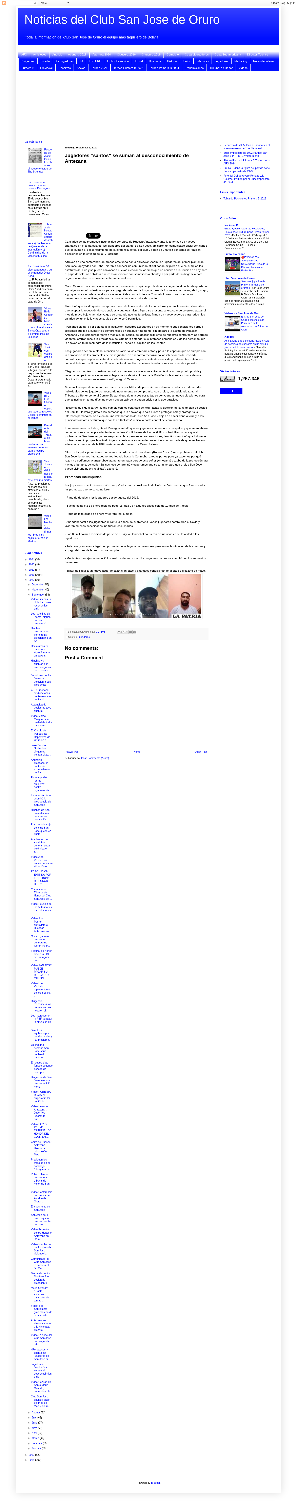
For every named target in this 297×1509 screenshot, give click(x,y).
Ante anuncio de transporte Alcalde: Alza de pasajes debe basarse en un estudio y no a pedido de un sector (246, 344)
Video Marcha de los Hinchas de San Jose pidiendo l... (41, 1249)
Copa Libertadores (197, 54)
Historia (172, 61)
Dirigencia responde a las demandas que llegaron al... (41, 1006)
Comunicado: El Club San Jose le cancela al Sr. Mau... (41, 1263)
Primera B (27, 67)
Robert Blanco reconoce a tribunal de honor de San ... (40, 1180)
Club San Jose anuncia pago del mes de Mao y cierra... (41, 1401)
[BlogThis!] (123, 632)
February (37, 1443)
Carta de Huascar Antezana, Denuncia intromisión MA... (41, 1148)
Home (137, 751)
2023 (32, 564)
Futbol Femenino (118, 61)
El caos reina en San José (40, 1208)
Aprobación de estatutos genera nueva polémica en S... (40, 845)
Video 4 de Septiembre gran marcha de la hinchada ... (41, 1310)
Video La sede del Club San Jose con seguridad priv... (41, 1339)
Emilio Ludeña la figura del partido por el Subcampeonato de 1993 (246, 169)
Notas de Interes (263, 61)
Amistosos (39, 54)
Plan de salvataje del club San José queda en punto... (41, 829)
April (35, 1432)
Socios (81, 67)
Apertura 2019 (77, 54)
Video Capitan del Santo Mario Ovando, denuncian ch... (41, 1386)
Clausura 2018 (126, 54)
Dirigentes (27, 61)
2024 (32, 559)
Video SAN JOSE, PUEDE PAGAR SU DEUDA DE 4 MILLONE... (42, 971)
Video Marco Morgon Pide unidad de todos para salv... (42, 720)
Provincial (46, 67)
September (38, 594)
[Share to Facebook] (130, 632)
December (38, 584)
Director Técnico (257, 54)
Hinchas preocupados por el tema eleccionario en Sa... (41, 635)
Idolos (187, 61)
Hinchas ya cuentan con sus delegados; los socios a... (41, 665)
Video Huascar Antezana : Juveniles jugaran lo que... (39, 1112)
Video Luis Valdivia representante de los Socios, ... (41, 989)
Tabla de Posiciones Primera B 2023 (244, 198)
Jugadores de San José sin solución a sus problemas (41, 680)
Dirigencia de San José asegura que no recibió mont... (41, 1082)
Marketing (240, 61)
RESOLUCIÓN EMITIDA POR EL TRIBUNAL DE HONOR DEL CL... (41, 878)
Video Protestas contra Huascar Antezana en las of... (41, 1234)
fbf (81, 61)
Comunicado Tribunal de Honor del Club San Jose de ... (41, 894)
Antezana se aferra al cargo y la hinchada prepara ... (41, 1325)
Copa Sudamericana (228, 54)
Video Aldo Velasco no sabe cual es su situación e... (42, 861)
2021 (32, 574)
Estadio (45, 61)
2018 (32, 1459)
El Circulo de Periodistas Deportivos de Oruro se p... (40, 735)
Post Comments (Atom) (95, 758)
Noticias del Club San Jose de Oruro (122, 19)
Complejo (173, 54)
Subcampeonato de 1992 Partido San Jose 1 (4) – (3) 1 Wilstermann (245, 154)
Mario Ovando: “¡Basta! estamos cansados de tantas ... (40, 1294)
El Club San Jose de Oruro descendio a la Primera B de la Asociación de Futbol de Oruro (254, 323)
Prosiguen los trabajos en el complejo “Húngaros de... (41, 1164)
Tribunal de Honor (221, 67)
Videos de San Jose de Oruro (242, 313)
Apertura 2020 (102, 54)
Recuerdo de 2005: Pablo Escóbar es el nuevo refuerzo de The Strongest (246, 147)
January (37, 1448)
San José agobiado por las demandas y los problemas (42, 1035)
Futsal (139, 61)
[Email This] (119, 632)
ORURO (229, 337)
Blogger (155, 1482)
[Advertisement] (148, 105)
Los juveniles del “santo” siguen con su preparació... (41, 618)
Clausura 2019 (151, 54)
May (35, 1427)
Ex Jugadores (65, 61)
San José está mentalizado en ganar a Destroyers (39, 185)
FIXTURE (95, 61)
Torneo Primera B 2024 (164, 67)
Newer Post (72, 751)
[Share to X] (127, 632)
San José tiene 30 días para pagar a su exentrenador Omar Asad (40, 271)
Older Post (201, 751)
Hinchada (155, 61)
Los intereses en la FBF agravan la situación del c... (41, 1020)
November (38, 589)
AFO (24, 54)
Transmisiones (194, 67)
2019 (32, 1454)
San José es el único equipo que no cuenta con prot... (41, 1219)
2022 (32, 569)
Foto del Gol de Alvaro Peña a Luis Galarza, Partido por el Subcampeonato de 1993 (246, 178)
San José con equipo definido (48, 352)
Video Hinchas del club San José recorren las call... (41, 604)
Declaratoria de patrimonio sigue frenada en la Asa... (40, 651)
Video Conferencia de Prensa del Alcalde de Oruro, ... (41, 1196)
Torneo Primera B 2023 (128, 67)
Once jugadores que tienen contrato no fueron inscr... (40, 941)
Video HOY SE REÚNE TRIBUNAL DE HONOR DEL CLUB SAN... (41, 1130)
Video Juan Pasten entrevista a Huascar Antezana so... (41, 924)
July (34, 1417)
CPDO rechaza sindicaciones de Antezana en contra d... (41, 694)
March (36, 1438)
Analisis (57, 54)
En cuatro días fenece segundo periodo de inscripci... (42, 1067)
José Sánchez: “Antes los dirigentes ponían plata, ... (41, 750)
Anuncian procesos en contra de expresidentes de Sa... (40, 766)
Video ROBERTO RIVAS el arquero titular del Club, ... (41, 1096)
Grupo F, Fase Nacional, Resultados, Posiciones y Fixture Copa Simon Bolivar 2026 (246, 232)
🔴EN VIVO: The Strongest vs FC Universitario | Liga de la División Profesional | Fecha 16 (254, 264)
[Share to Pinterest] (134, 632)
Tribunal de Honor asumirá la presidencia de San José (41, 800)
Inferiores (203, 61)
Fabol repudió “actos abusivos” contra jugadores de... (41, 784)
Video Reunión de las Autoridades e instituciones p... (41, 908)
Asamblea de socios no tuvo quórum (41, 707)
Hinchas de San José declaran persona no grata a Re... (40, 814)
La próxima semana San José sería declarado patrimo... (40, 1051)
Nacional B (231, 225)
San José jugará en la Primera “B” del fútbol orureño (253, 284)
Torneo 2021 (99, 67)
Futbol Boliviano (234, 254)
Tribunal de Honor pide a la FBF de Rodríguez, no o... (41, 955)
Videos (243, 67)
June (35, 1422)
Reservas (65, 67)
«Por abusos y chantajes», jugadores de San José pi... (40, 1354)
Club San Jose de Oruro (239, 278)
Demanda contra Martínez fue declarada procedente (40, 1278)
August (36, 1412)
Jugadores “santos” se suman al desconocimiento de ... (41, 1370)
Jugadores (221, 61)
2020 (32, 579)
